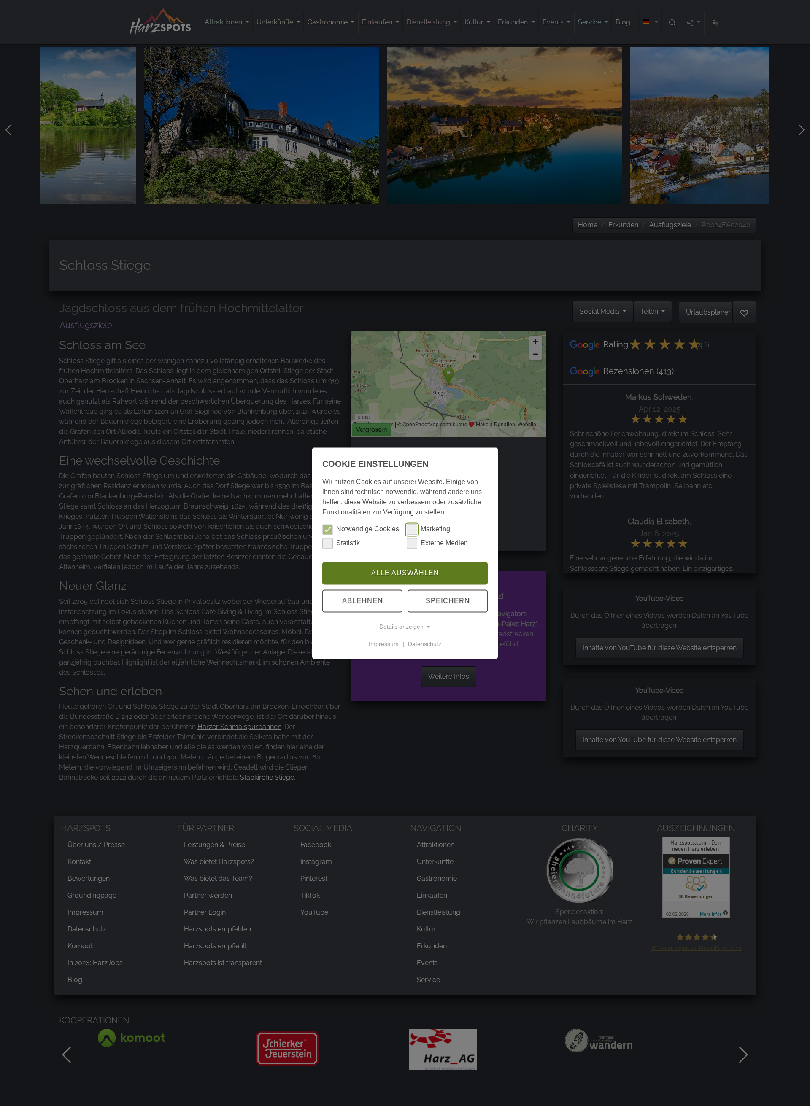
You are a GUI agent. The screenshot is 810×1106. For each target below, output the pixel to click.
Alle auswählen (405, 573)
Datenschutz (424, 643)
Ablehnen (362, 600)
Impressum (384, 643)
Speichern (448, 600)
